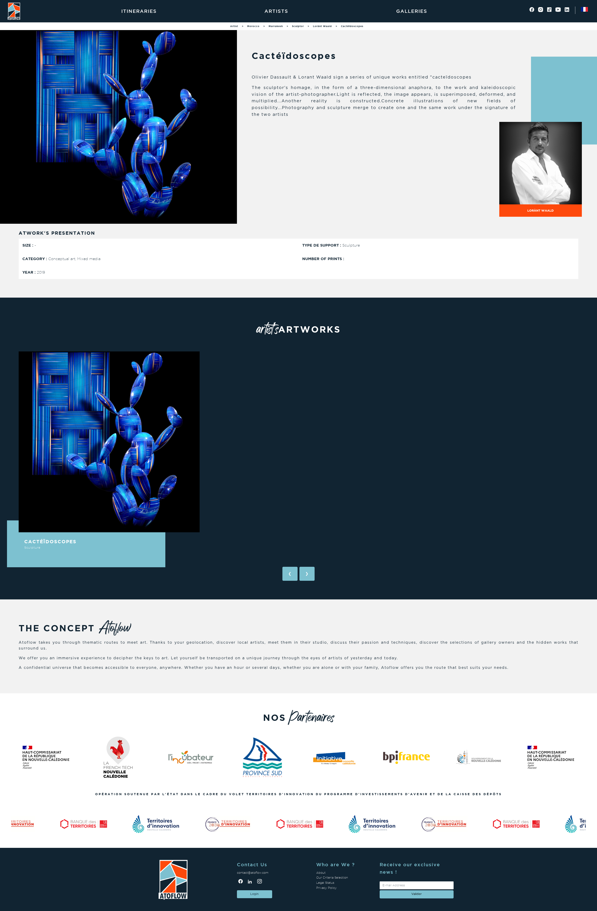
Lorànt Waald (322, 26)
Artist (234, 26)
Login (254, 894)
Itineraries (139, 11)
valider (416, 894)
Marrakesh (276, 26)
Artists (276, 11)
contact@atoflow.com (252, 872)
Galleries (411, 11)
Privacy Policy (326, 887)
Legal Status (325, 882)
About (321, 872)
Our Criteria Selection (332, 877)
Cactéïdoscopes (352, 26)
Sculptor (298, 26)
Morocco (253, 26)
